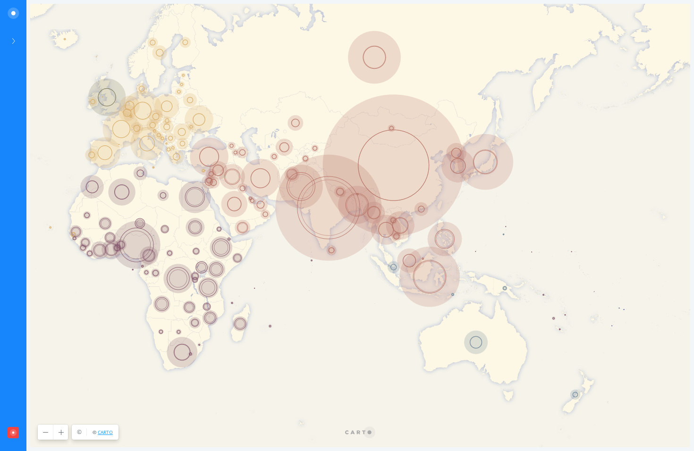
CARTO (105, 432)
